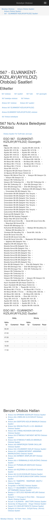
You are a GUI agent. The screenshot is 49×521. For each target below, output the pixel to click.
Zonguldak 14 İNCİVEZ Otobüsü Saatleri (22, 485)
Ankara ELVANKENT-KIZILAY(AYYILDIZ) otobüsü (19, 112)
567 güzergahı (41, 94)
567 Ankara (25, 98)
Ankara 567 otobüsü (9, 103)
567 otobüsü (6, 94)
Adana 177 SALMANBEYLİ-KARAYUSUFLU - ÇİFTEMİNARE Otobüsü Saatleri (24, 489)
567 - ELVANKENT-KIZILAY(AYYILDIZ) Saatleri (21, 13)
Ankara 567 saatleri (27, 103)
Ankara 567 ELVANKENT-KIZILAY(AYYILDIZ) (18, 107)
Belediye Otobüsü (24, 2)
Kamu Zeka (27, 519)
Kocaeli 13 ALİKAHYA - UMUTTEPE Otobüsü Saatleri (27, 501)
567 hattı (29, 94)
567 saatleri (18, 94)
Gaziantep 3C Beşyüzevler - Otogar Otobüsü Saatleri (27, 504)
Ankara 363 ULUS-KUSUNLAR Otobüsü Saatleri (25, 474)
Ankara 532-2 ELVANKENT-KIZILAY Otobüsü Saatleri (27, 449)
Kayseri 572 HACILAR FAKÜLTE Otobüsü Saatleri (26, 506)
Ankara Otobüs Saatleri (25, 9)
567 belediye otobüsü (9, 98)
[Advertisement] (24, 42)
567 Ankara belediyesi (10, 116)
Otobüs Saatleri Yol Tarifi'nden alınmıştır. (17, 134)
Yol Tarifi (18, 519)
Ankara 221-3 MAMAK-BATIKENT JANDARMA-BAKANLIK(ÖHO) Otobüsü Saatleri (25, 452)
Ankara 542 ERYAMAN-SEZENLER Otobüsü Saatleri (27, 415)
